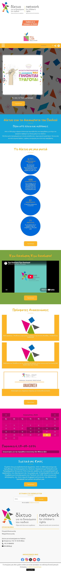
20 (38, 432)
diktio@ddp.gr (7, 546)
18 (22, 432)
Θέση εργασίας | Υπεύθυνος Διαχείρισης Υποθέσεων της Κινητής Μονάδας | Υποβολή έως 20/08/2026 (30, 336)
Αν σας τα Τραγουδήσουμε (22, 98)
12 (30, 428)
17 (14, 432)
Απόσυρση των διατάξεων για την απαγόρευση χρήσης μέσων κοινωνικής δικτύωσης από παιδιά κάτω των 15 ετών (30, 363)
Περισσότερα (18, 103)
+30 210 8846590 (8, 543)
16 (6, 432)
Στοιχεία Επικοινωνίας (9, 531)
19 (30, 432)
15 (55, 428)
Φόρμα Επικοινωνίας (8, 534)
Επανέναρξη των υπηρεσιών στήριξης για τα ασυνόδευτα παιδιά (30, 391)
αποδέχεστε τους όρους (34, 502)
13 (38, 428)
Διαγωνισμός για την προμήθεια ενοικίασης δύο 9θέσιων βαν (25, 452)
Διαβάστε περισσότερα (34, 567)
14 (46, 428)
